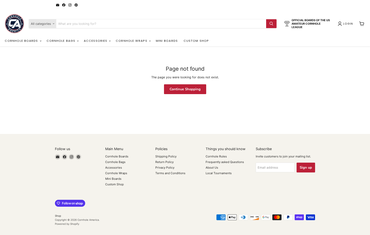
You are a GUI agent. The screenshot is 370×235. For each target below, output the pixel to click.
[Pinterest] (76, 5)
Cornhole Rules (216, 156)
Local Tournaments (219, 173)
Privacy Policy (164, 167)
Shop (58, 215)
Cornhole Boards (22, 41)
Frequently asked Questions (225, 162)
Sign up (306, 167)
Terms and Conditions (170, 173)
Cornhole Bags (62, 41)
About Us (212, 167)
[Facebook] (63, 5)
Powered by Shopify (67, 223)
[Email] (57, 5)
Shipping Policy (166, 156)
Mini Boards (167, 41)
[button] (346, 23)
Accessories (96, 41)
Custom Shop (196, 41)
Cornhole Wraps (132, 41)
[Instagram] (70, 5)
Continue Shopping (185, 89)
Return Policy (164, 162)
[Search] (271, 23)
